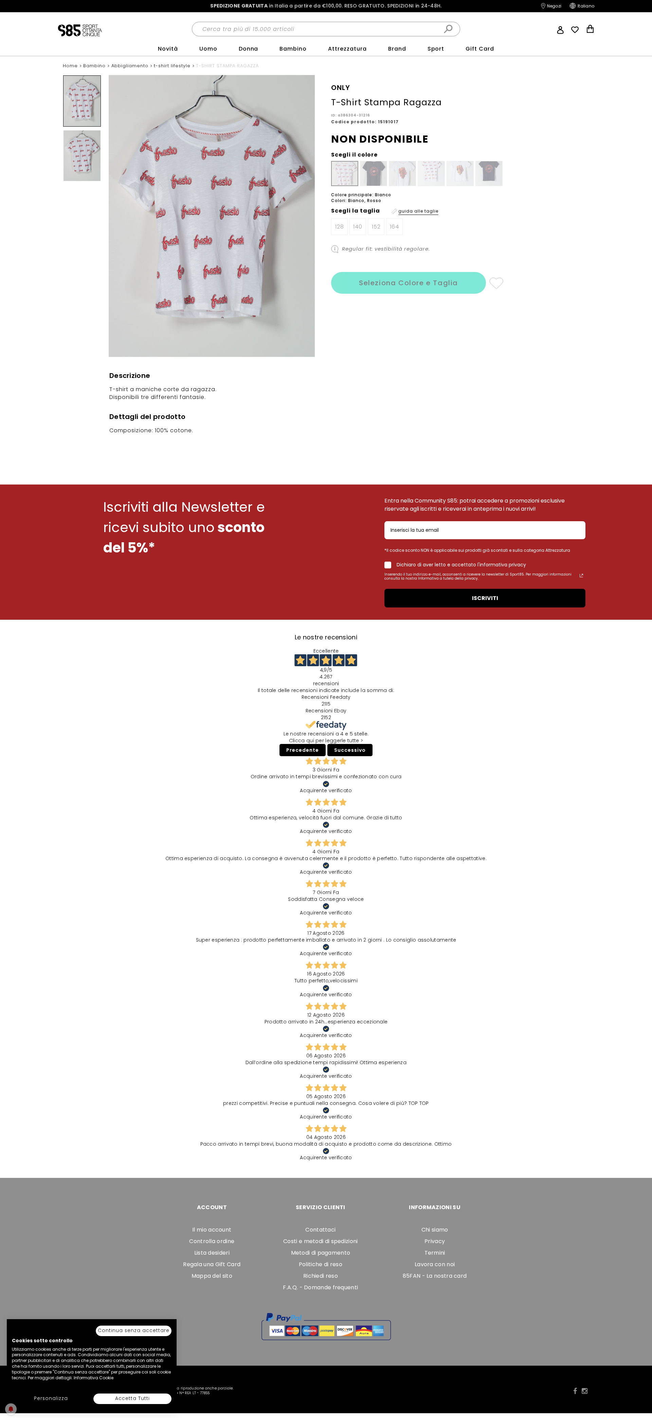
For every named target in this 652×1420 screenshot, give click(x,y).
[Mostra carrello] (590, 29)
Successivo (350, 750)
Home (71, 65)
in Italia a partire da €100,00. (325, 5)
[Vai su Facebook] (575, 1391)
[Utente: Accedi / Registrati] (560, 29)
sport (436, 49)
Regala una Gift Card (211, 1264)
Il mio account (211, 1230)
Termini (434, 1253)
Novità (168, 49)
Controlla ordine (211, 1241)
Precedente (302, 750)
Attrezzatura (347, 49)
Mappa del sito (212, 1276)
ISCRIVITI (485, 598)
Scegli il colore (354, 155)
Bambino (293, 49)
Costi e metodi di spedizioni (320, 1241)
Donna (248, 49)
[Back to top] (639, 1384)
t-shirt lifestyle (173, 65)
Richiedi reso (320, 1276)
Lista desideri (212, 1253)
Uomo (208, 49)
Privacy (434, 1241)
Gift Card (480, 49)
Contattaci (320, 1230)
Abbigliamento (130, 65)
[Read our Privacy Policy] (581, 575)
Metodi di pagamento (320, 1253)
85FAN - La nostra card (435, 1276)
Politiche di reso (320, 1264)
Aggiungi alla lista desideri (496, 282)
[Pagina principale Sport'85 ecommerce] (80, 29)
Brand (397, 49)
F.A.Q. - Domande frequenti (320, 1287)
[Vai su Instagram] (584, 1391)
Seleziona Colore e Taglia (408, 283)
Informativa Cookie (93, 1378)
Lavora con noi (435, 1264)
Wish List (574, 29)
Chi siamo (434, 1230)
